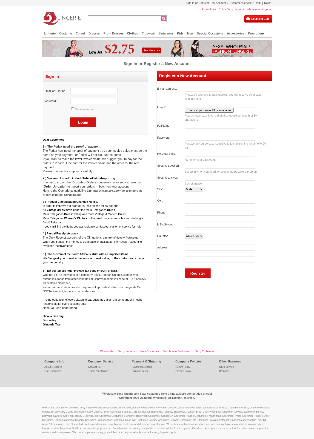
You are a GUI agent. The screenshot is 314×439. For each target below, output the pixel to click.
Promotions (209, 9)
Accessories (235, 33)
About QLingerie (53, 366)
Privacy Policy (183, 371)
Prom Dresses (113, 33)
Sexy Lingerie (126, 351)
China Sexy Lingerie (231, 9)
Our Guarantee (52, 371)
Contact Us (94, 366)
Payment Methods (142, 366)
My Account (219, 3)
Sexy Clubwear (204, 351)
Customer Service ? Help (245, 3)
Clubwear (148, 33)
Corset (80, 33)
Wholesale (107, 351)
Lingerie (50, 33)
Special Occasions (210, 33)
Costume (65, 33)
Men (190, 33)
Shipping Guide (140, 371)
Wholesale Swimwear (177, 351)
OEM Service (226, 366)
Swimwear (166, 33)
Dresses (94, 33)
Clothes (132, 33)
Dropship (224, 371)
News (267, 3)
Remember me (84, 109)
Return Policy (182, 366)
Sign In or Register (197, 3)
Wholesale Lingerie (259, 9)
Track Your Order (98, 371)
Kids (180, 33)
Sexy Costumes (149, 351)
